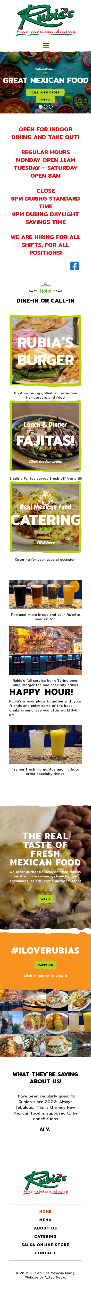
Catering (45, 519)
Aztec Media (54, 1277)
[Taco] (34, 1022)
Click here (45, 542)
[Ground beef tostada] (57, 1000)
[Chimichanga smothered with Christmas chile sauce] (57, 1022)
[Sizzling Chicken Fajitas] (34, 1000)
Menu (45, 899)
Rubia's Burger (45, 350)
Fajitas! (45, 440)
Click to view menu (45, 461)
